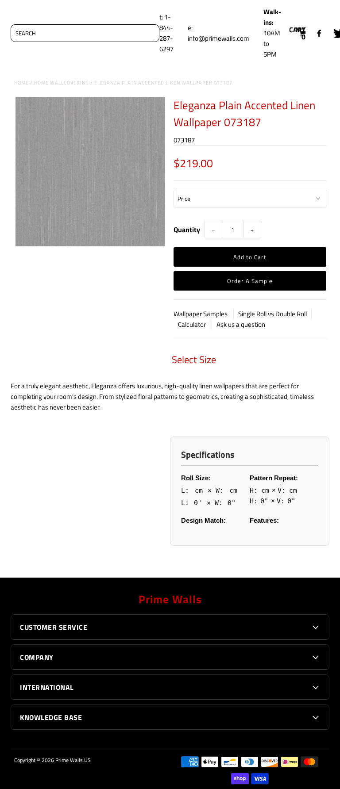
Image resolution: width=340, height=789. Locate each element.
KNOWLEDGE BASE (51, 717)
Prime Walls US (73, 760)
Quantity (187, 229)
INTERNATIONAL (47, 687)
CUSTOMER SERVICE (53, 627)
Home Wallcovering (61, 82)
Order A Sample (250, 280)
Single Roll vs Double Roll (272, 314)
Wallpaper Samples (201, 314)
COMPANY (37, 657)
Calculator (192, 324)
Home (21, 82)
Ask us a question (240, 324)
